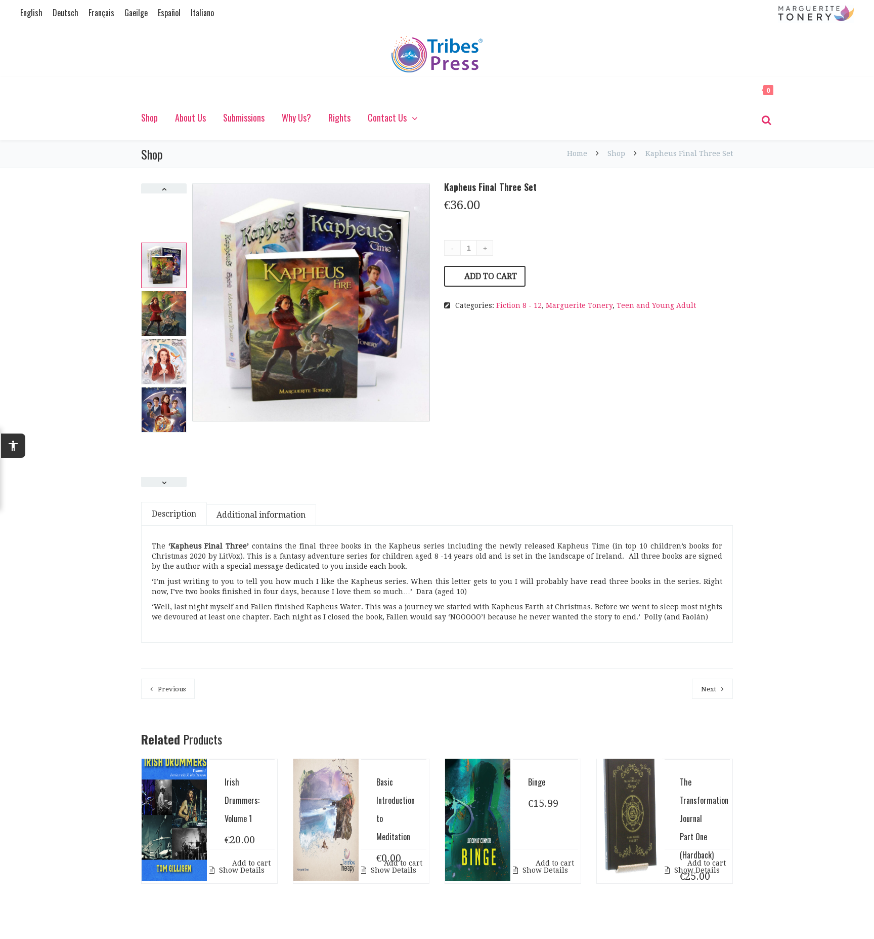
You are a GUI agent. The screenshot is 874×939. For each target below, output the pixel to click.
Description (174, 514)
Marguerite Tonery (579, 305)
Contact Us (387, 117)
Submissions (244, 117)
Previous (172, 689)
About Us (190, 117)
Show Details (241, 870)
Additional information (260, 515)
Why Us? (296, 117)
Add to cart (490, 276)
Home (578, 153)
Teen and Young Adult (656, 305)
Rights (339, 117)
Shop (149, 117)
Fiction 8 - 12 (519, 305)
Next (708, 689)
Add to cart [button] (250, 863)
